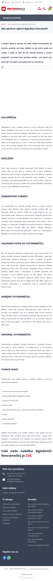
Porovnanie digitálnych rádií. (39, 545)
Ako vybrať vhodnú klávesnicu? (35, 540)
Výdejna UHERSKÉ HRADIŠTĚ (13, 493)
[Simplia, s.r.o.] (26, 577)
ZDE (28, 455)
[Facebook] (4, 558)
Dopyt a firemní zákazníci (12, 514)
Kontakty (6, 523)
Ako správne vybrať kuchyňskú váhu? (35, 517)
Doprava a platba (9, 507)
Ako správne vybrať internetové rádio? (35, 511)
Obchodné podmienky (11, 504)
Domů (3, 24)
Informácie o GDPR (10, 511)
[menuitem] (6, 2)
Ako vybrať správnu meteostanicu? (35, 534)
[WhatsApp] (9, 558)
